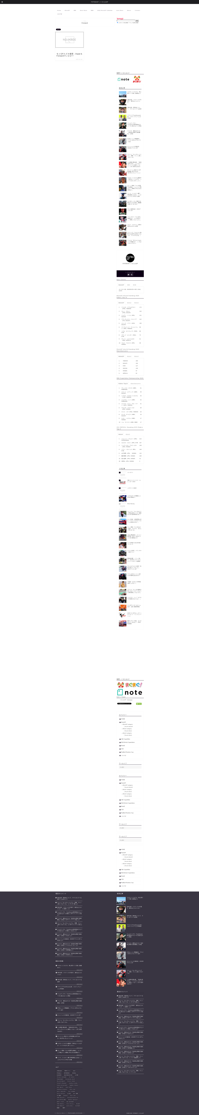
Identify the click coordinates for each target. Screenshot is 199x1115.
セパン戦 (68, 1093)
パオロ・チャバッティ (61, 1097)
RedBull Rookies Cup (127, 752)
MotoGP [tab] (121, 285)
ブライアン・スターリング (72, 1099)
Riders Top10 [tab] (123, 383)
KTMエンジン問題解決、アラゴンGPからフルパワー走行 (69, 1009)
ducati (74, 1070)
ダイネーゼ (65, 1095)
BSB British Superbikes (128, 742)
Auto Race (119, 10)
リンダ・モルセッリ (60, 1105)
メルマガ (59, 14)
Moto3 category (127, 733)
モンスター (78, 1103)
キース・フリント (69, 1087)
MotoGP (67, 10)
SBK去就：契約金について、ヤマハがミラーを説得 (69, 980)
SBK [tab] (128, 285)
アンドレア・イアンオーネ (61, 1083)
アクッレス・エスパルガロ (61, 1077)
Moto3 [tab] (136, 303)
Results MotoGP (129, 726)
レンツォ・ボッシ (70, 1105)
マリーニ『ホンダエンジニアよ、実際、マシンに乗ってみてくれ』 (69, 1021)
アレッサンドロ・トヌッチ (70, 1079)
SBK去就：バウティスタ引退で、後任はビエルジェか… (69, 973)
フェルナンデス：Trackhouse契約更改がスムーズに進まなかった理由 (69, 994)
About (129, 10)
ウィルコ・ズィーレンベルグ (62, 1085)
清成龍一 (58, 1107)
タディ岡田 (59, 1095)
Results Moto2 (128, 730)
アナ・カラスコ (71, 1077)
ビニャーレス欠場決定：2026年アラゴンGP (68, 939)
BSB (92, 10)
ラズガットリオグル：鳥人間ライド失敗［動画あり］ (69, 966)
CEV (122, 748)
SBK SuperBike (125, 739)
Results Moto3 (128, 735)
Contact (137, 10)
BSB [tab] (134, 285)
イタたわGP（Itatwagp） (126, 699)
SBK (75, 10)
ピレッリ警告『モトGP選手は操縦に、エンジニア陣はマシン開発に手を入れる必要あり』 (69, 1051)
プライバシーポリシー (61, 1113)
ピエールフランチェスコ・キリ (72, 1097)
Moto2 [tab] (129, 303)
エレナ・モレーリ (60, 1087)
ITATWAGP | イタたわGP (99, 2)
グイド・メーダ (72, 1089)
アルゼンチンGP (60, 1079)
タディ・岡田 (75, 1093)
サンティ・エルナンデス (61, 1091)
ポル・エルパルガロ (70, 1101)
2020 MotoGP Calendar (105, 10)
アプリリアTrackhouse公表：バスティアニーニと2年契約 (69, 987)
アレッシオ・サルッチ (61, 1081)
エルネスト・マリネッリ (74, 1085)
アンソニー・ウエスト (71, 1081)
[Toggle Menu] (2, 2)
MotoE (123, 745)
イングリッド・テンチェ (73, 1083)
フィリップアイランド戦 (61, 1099)
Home (59, 10)
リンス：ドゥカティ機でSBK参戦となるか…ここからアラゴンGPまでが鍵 (69, 1058)
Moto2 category (127, 728)
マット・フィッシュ (70, 1103)
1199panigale (59, 1070)
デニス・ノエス (72, 1095)
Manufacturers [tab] (136, 383)
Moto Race (83, 10)
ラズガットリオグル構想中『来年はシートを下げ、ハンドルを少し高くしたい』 (69, 1044)
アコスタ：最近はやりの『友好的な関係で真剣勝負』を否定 (69, 1002)
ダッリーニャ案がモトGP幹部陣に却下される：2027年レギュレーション (68, 1037)
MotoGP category (128, 724)
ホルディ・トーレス (60, 1101)
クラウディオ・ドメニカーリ (62, 1089)
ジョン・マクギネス (71, 1091)
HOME (123, 719)
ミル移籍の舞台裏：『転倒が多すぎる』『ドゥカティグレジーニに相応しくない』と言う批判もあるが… (69, 1029)
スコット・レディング (61, 1093)
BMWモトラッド (67, 1070)
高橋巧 (64, 1107)
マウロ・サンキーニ (60, 1103)
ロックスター (77, 1105)
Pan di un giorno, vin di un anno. (75, 1113)
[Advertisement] (130, 36)
